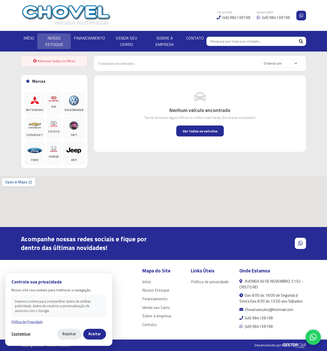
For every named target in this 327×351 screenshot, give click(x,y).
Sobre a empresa (156, 316)
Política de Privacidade (27, 321)
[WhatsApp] (301, 15)
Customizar (21, 334)
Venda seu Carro (156, 307)
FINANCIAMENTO (89, 38)
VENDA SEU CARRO (126, 41)
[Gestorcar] (294, 345)
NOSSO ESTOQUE (54, 41)
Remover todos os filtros (56, 61)
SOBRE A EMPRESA (164, 41)
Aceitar (94, 334)
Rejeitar (69, 334)
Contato (149, 324)
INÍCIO (29, 38)
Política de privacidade (210, 282)
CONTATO (195, 38)
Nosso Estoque (155, 290)
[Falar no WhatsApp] (313, 337)
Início (146, 282)
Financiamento (155, 299)
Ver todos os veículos (200, 131)
